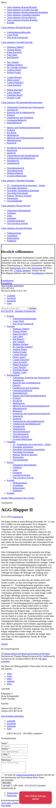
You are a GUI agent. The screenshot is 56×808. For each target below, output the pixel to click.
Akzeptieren (6, 283)
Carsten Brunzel (14, 77)
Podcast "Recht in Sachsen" (19, 195)
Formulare (11, 218)
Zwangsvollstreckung (16, 176)
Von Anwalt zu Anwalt (17, 223)
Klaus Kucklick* (14, 52)
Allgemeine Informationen (19, 210)
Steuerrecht (12, 150)
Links (9, 215)
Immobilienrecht (14, 122)
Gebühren (11, 213)
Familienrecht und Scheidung (20, 117)
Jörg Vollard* (13, 62)
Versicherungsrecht (15, 168)
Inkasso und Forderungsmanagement (23, 127)
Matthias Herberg (15, 65)
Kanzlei (27, 27)
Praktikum (11, 241)
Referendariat (13, 238)
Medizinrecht (13, 135)
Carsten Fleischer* (15, 82)
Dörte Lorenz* (13, 80)
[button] (9, 673)
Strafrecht (11, 153)
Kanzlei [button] (33, 7)
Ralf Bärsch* (13, 57)
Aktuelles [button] (35, 15)
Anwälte (29, 42)
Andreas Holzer (14, 70)
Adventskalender (14, 201)
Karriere (28, 228)
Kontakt (10, 22)
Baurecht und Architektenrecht (21, 112)
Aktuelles (30, 180)
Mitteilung (6, 760)
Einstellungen (38, 273)
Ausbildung (12, 235)
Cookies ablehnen (22, 270)
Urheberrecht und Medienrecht (21, 158)
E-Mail (5, 754)
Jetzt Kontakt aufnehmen (12, 285)
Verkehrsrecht (13, 163)
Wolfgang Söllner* (15, 47)
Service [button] (32, 17)
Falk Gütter (12, 55)
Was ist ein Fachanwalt (17, 37)
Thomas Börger (14, 49)
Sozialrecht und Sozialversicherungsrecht (25, 148)
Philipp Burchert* (15, 90)
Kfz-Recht (11, 132)
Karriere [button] (34, 20)
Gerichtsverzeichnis (16, 221)
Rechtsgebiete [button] (41, 12)
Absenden (6, 783)
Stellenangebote (14, 233)
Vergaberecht (13, 160)
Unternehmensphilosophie (19, 32)
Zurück (4, 644)
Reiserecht (11, 143)
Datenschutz (15, 268)
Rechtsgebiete (36, 102)
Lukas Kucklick (14, 85)
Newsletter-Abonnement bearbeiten (23, 190)
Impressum (37, 268)
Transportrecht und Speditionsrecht (22, 155)
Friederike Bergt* (15, 95)
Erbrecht (11, 115)
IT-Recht (11, 130)
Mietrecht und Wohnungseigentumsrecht (25, 138)
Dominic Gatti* (14, 97)
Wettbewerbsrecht (15, 173)
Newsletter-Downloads (17, 193)
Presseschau (12, 198)
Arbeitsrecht (12, 110)
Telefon (5, 749)
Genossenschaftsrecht (16, 120)
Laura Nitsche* (14, 92)
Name (4, 743)
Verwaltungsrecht (15, 170)
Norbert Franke (14, 72)
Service (27, 205)
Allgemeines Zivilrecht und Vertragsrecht (25, 107)
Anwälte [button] (34, 10)
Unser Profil (12, 35)
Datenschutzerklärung (26, 775)
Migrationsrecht (14, 140)
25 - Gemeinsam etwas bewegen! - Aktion (26, 185)
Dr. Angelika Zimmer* (17, 67)
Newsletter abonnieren (17, 188)
